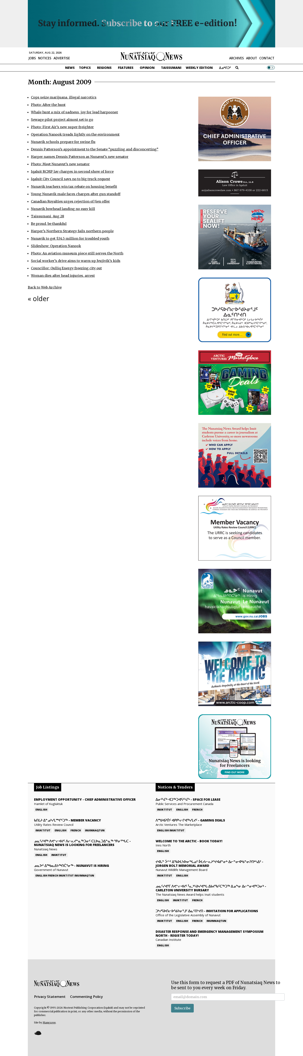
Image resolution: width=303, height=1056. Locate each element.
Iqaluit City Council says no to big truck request (70, 179)
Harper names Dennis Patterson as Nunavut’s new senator (79, 157)
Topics (85, 68)
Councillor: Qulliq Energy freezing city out (66, 268)
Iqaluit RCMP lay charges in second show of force (72, 171)
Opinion (147, 68)
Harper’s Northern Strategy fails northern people (72, 231)
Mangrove (49, 1022)
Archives (236, 58)
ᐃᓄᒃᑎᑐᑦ (225, 68)
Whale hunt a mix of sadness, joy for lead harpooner (74, 112)
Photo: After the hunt (48, 105)
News (70, 68)
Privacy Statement (50, 996)
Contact (266, 58)
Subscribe (182, 1008)
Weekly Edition (199, 68)
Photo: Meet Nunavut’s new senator (60, 164)
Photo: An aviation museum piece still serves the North (77, 253)
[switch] (271, 67)
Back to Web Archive (45, 287)
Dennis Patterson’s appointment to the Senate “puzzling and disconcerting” (94, 149)
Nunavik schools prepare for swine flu (63, 142)
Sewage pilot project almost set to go (62, 119)
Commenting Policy (86, 996)
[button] (37, 1032)
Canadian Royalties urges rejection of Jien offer (70, 201)
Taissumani (171, 68)
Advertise (62, 58)
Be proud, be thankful (49, 224)
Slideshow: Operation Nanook (56, 246)
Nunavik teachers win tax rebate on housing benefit (74, 186)
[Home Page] (151, 56)
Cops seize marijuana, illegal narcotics (63, 97)
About (251, 58)
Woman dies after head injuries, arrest (63, 275)
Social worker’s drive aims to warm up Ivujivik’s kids (75, 261)
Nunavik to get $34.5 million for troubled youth (70, 238)
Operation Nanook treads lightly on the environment (75, 134)
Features (125, 68)
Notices (44, 58)
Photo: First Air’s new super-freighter (62, 127)
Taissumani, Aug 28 (47, 216)
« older (38, 298)
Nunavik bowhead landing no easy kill (63, 209)
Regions (104, 68)
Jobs (32, 58)
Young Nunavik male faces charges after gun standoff (75, 194)
